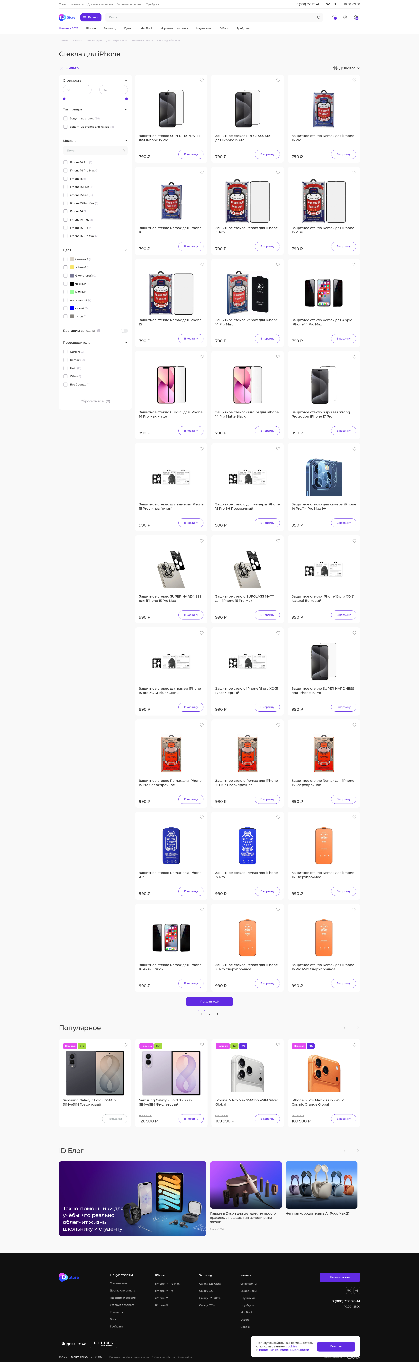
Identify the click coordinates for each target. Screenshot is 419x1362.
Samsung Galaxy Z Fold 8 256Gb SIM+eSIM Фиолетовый (165, 1102)
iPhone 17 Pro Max (167, 1283)
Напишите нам (340, 1277)
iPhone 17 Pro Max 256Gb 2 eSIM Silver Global (246, 1102)
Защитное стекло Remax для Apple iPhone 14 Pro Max (322, 322)
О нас (63, 4)
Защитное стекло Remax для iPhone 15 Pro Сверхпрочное (170, 783)
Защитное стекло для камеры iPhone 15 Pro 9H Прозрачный (247, 506)
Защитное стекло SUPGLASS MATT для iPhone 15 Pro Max (244, 598)
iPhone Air (162, 1305)
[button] (346, 1028)
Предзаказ (115, 1118)
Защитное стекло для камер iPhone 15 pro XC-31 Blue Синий (170, 691)
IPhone (160, 1275)
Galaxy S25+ (207, 1305)
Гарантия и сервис (129, 4)
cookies (291, 1346)
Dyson (128, 28)
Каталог (246, 1275)
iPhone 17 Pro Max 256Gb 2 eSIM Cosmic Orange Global (318, 1102)
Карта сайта (184, 1357)
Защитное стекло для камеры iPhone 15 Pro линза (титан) (171, 506)
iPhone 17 (161, 1298)
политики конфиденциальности (284, 1350)
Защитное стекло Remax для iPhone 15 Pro (246, 230)
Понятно (336, 1346)
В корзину (191, 154)
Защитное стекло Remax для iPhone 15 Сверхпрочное (323, 783)
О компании (118, 1283)
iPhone (91, 28)
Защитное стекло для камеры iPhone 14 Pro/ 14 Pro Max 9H (324, 506)
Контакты (77, 4)
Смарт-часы (248, 1290)
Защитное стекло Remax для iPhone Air (170, 875)
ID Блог (224, 28)
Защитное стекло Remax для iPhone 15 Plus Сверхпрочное (246, 783)
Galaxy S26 (206, 1290)
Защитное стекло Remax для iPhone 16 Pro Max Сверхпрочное (323, 967)
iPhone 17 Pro (164, 1290)
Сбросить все (95, 401)
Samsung (110, 28)
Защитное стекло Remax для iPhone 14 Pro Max (246, 322)
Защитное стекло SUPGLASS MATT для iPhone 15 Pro (244, 138)
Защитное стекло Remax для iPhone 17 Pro (246, 875)
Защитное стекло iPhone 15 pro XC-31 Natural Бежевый (323, 598)
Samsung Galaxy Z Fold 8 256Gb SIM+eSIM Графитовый (89, 1102)
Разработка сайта (334, 1357)
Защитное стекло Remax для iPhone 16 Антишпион (170, 967)
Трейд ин (152, 4)
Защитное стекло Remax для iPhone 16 (170, 230)
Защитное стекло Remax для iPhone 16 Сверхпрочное (323, 875)
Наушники (203, 28)
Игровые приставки (174, 28)
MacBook (146, 28)
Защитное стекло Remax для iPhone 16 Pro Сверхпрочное (246, 967)
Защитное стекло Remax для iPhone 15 (170, 322)
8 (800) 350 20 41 (308, 4)
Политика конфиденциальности (129, 1357)
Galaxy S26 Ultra (210, 1283)
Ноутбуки (247, 1305)
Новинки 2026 (68, 28)
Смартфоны (248, 1283)
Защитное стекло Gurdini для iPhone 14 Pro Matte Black (247, 414)
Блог (113, 1319)
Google (245, 1326)
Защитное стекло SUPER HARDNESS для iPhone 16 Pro (323, 691)
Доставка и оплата (100, 4)
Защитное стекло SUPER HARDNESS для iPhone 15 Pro (170, 138)
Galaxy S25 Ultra (210, 1298)
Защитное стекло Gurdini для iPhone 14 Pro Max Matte (170, 414)
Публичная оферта (163, 1357)
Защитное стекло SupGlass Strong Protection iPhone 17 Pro (321, 414)
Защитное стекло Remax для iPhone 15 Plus (323, 230)
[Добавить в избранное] (201, 80)
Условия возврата (122, 1305)
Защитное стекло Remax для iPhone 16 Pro (323, 138)
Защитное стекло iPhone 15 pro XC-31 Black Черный (246, 691)
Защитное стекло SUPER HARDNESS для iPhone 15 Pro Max (170, 598)
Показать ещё (209, 1001)
